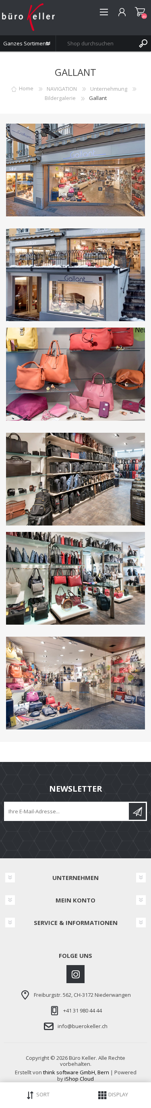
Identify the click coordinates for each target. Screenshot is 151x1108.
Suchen (143, 43)
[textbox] (95, 43)
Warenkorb (140, 12)
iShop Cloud (79, 1078)
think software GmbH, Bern (76, 1072)
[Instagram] (75, 974)
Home (26, 88)
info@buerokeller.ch (83, 1026)
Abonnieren (137, 811)
